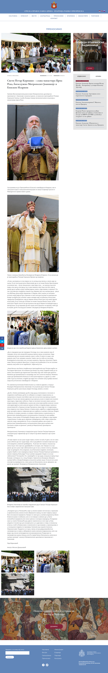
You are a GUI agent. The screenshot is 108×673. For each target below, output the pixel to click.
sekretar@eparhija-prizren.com (87, 661)
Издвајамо (81, 40)
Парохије (95, 16)
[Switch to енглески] (102, 11)
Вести (34, 16)
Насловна (13, 16)
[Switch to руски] (104, 11)
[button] (75, 34)
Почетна (9, 75)
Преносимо (59, 16)
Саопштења (45, 16)
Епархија (71, 16)
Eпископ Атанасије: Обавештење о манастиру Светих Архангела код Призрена (90, 88)
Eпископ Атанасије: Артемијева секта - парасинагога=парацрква (88, 58)
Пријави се (9, 657)
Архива (98, 40)
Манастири (83, 16)
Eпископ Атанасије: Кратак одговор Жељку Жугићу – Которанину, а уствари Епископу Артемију (90, 49)
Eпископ (24, 16)
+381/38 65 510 (82, 664)
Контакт (54, 18)
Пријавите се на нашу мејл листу (14, 649)
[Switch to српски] (99, 11)
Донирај (54, 626)
